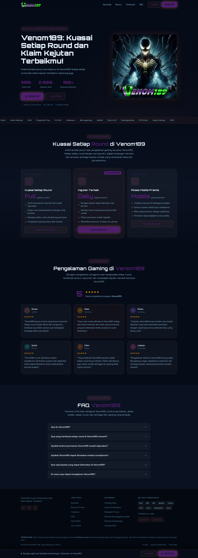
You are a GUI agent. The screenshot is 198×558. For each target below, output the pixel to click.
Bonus (118, 4)
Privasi (145, 545)
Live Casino (76, 526)
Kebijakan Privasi (112, 512)
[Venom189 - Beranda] (31, 4)
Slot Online (76, 521)
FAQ (141, 4)
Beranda (107, 4)
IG (35, 508)
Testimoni (130, 4)
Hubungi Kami (110, 526)
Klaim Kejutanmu (99, 229)
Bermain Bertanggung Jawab (117, 517)
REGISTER (169, 4)
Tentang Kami (110, 503)
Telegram (157, 520)
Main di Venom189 (46, 230)
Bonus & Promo (78, 507)
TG (23, 508)
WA (29, 508)
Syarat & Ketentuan (113, 507)
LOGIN (154, 4)
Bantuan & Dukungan (114, 521)
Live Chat (144, 520)
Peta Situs (173, 545)
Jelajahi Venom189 (152, 224)
